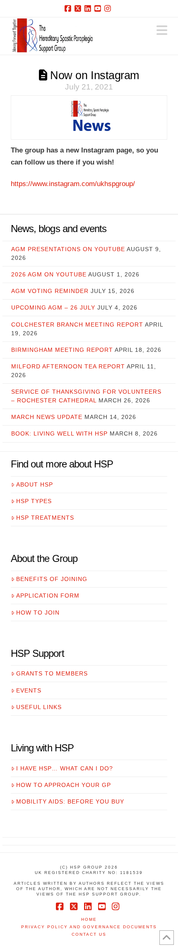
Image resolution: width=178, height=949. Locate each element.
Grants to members (52, 673)
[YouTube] (99, 8)
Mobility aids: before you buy (70, 801)
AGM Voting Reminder (50, 291)
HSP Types (34, 501)
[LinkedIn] (89, 8)
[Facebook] (69, 8)
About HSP (34, 484)
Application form (47, 595)
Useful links (39, 707)
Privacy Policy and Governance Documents (89, 927)
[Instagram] (109, 8)
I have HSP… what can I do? (64, 768)
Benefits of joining (51, 579)
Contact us (89, 934)
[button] (161, 30)
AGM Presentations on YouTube (68, 249)
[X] (79, 8)
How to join (38, 612)
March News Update (46, 417)
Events (28, 690)
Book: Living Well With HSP (59, 433)
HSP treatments (45, 517)
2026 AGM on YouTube (49, 274)
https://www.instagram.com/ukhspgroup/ (73, 183)
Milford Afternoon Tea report (68, 366)
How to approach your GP (63, 785)
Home (89, 919)
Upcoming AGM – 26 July (53, 307)
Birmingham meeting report (62, 349)
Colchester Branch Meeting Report (77, 324)
